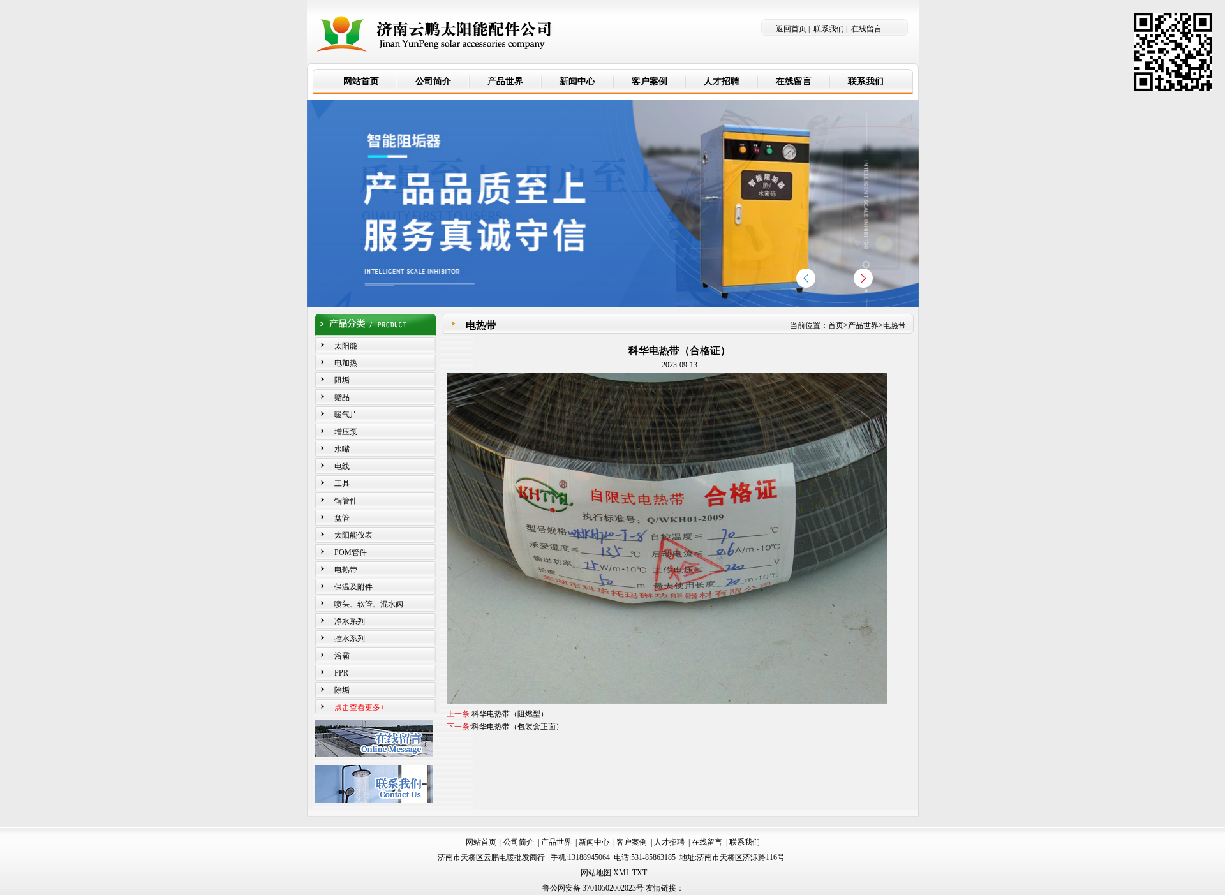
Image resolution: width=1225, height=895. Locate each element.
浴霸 (342, 655)
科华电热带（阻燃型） (509, 713)
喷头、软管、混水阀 (368, 604)
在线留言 (866, 28)
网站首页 (481, 842)
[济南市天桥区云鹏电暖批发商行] (434, 28)
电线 (342, 466)
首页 (835, 325)
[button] (863, 278)
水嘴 (342, 449)
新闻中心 (594, 842)
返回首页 (791, 28)
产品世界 (863, 325)
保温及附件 (353, 586)
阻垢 (342, 380)
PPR (341, 673)
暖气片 (345, 414)
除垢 (342, 690)
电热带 (345, 569)
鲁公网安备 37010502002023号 (593, 888)
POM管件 (350, 552)
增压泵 (345, 431)
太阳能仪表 (353, 535)
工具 (342, 483)
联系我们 (828, 28)
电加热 (345, 363)
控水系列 (349, 638)
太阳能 (345, 345)
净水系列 (349, 621)
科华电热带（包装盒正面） (517, 726)
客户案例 (631, 842)
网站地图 (596, 872)
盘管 (342, 518)
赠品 (342, 397)
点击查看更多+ (359, 707)
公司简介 (518, 842)
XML (621, 872)
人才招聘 (669, 842)
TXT (639, 872)
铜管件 (345, 500)
